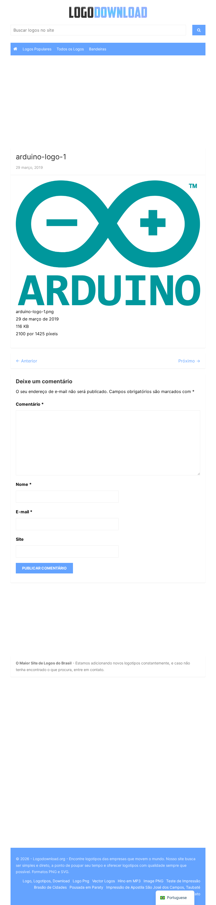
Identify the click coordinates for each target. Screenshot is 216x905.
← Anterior (26, 360)
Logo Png (81, 881)
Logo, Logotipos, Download (46, 881)
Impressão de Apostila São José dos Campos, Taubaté (153, 887)
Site (20, 539)
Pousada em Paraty (86, 887)
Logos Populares (37, 49)
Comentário (30, 404)
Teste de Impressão (183, 881)
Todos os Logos (70, 49)
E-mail (24, 511)
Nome (24, 484)
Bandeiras (97, 49)
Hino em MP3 (129, 881)
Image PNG (153, 881)
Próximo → (189, 360)
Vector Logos (103, 881)
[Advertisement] (108, 103)
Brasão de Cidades (50, 887)
